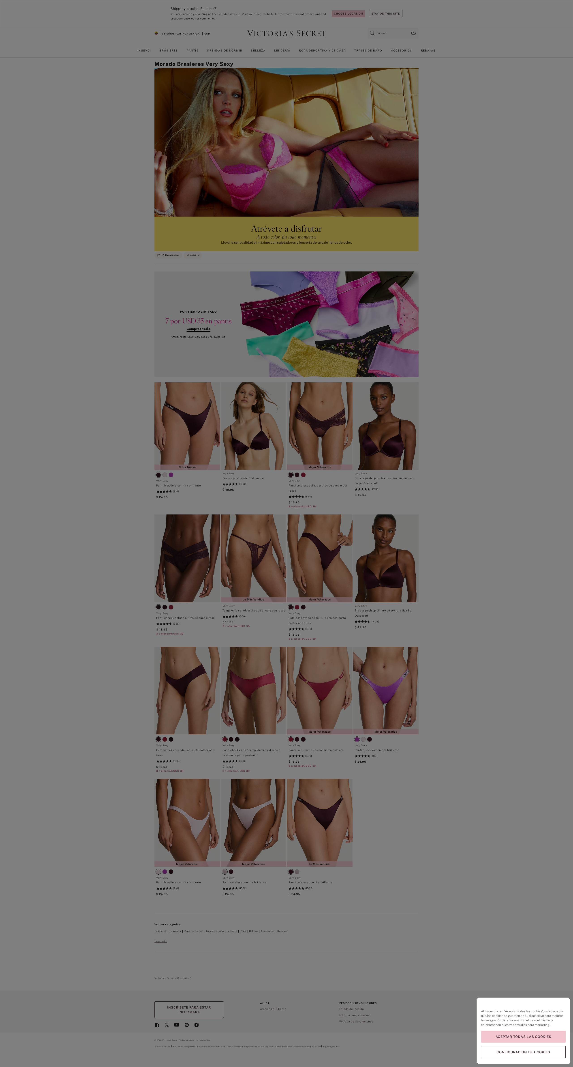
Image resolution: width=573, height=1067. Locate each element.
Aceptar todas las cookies (523, 1037)
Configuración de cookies (523, 1052)
